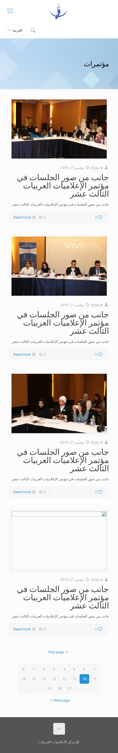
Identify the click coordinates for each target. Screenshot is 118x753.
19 (49, 688)
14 (44, 679)
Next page (61, 700)
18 (59, 688)
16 (24, 679)
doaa (95, 168)
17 (69, 688)
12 (64, 679)
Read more (22, 217)
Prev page (56, 652)
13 (54, 679)
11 (74, 679)
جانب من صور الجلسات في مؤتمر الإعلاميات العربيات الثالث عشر (63, 185)
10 (84, 679)
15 (34, 679)
